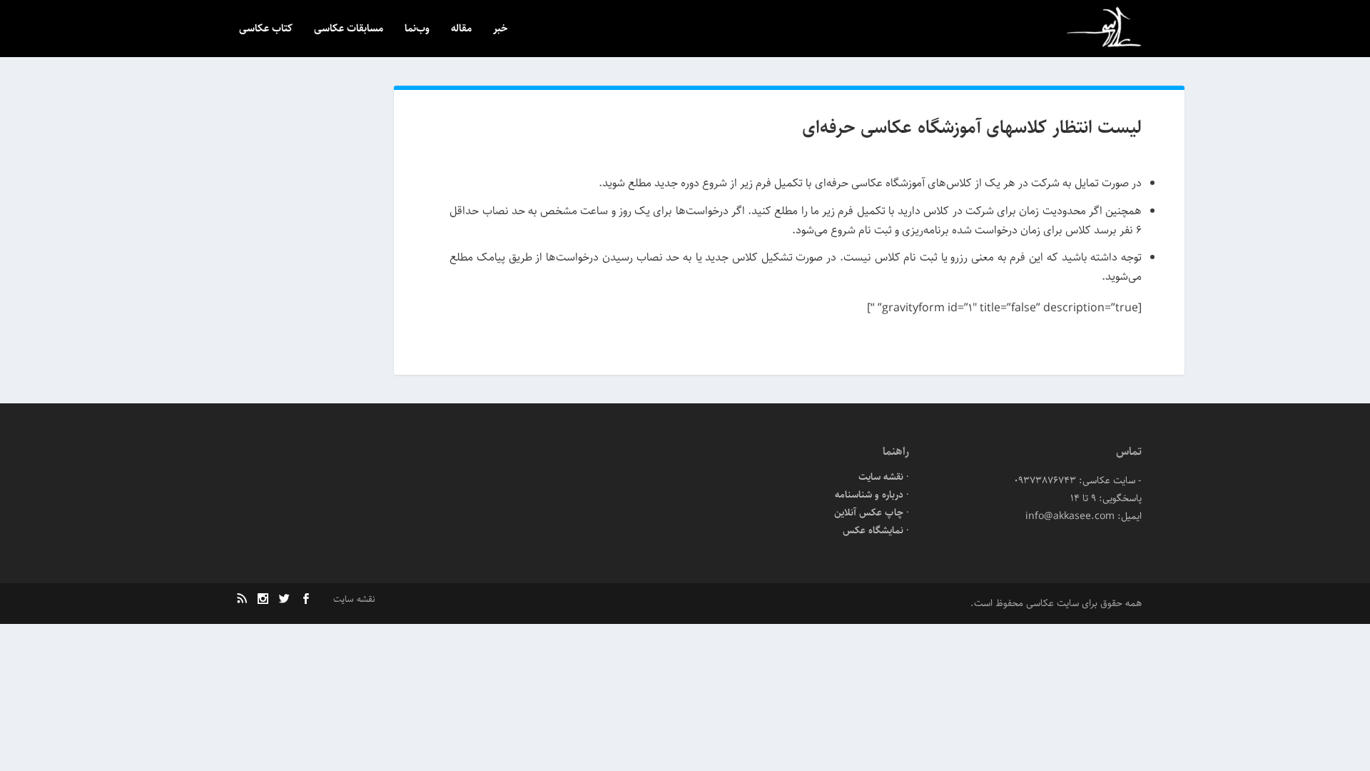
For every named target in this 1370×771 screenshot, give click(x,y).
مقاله (461, 29)
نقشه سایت (880, 477)
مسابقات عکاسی (348, 29)
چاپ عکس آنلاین (868, 512)
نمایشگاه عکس (873, 530)
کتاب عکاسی (266, 29)
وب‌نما (417, 29)
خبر (500, 29)
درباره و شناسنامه (869, 495)
